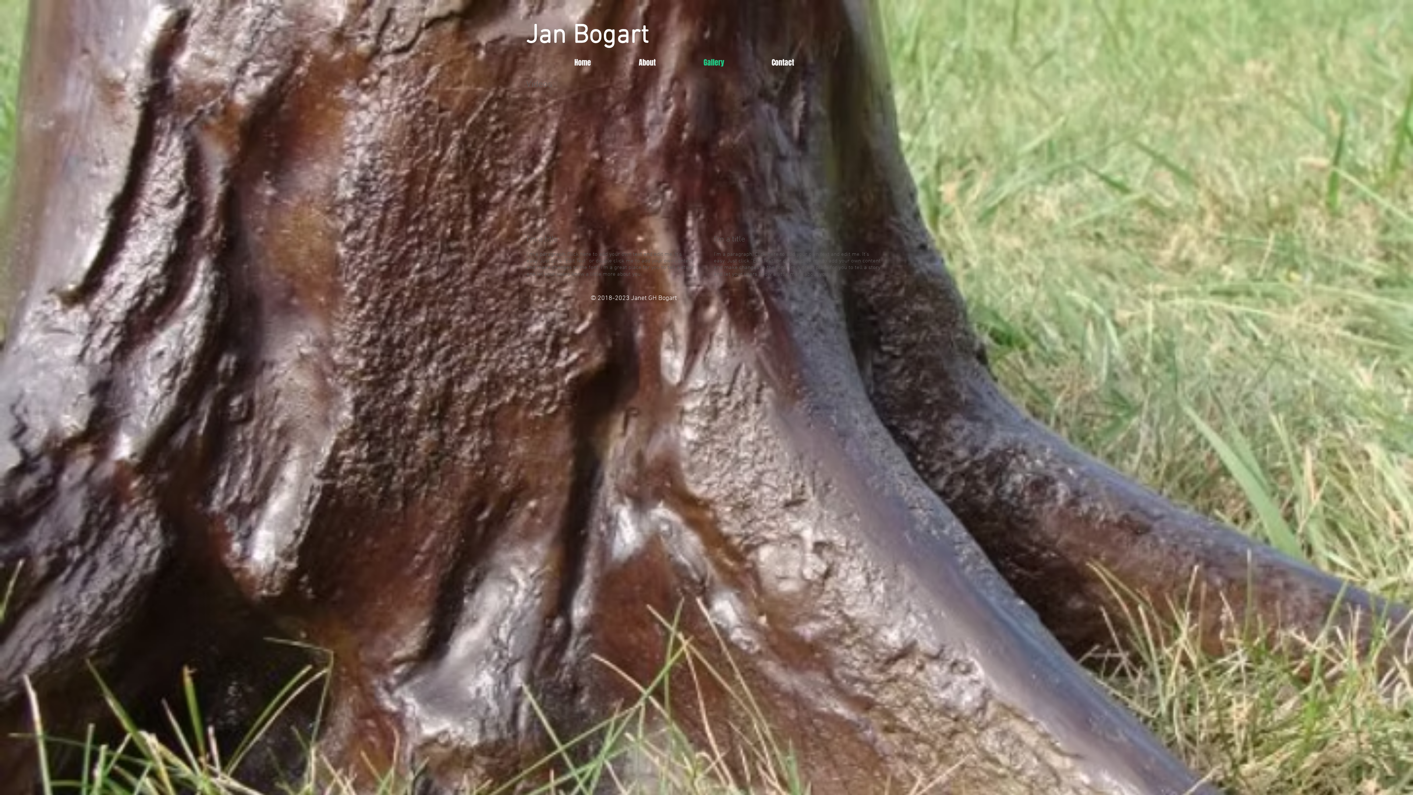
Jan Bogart (587, 36)
